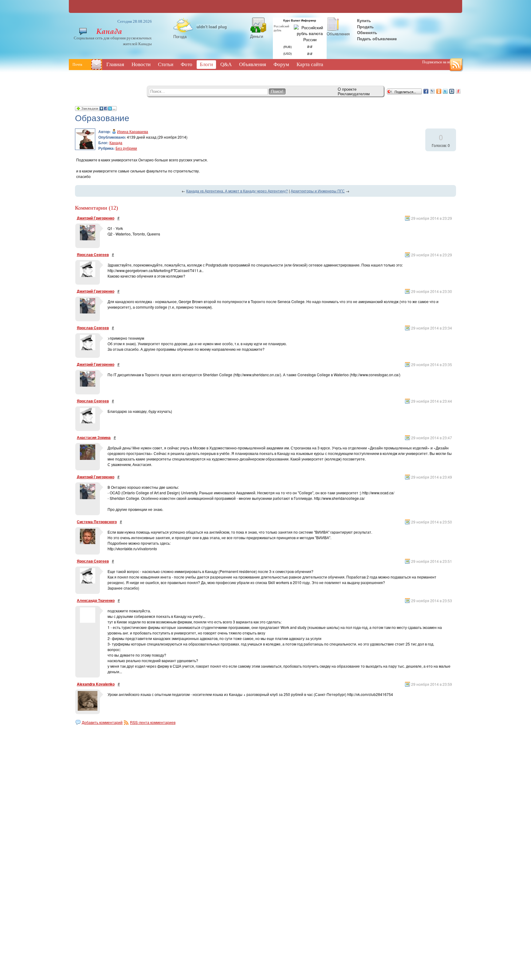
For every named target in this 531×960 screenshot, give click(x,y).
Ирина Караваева (132, 131)
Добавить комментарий (102, 722)
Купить (363, 20)
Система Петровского (97, 521)
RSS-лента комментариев (152, 722)
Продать (365, 27)
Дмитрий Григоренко (95, 218)
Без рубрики (126, 148)
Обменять (367, 32)
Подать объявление (377, 38)
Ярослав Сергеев (93, 254)
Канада (115, 142)
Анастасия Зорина (94, 437)
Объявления (338, 34)
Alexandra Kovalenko (96, 684)
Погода (180, 36)
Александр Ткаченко (96, 600)
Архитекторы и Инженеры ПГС (318, 190)
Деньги (256, 36)
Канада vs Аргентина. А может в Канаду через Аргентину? (237, 190)
